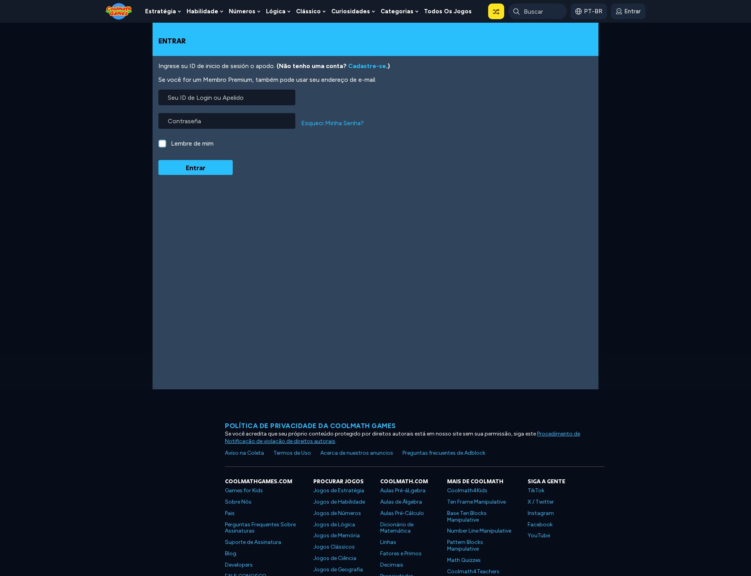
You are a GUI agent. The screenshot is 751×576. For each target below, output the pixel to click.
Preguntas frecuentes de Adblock (443, 453)
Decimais (391, 565)
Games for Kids (244, 490)
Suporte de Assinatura (253, 542)
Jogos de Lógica (334, 524)
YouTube (539, 535)
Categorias (397, 11)
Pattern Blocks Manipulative (465, 545)
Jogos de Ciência (334, 558)
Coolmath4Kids (467, 490)
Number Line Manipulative (479, 530)
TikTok (536, 490)
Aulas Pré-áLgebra (403, 490)
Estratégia (160, 11)
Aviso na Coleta (244, 453)
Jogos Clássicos (334, 547)
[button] (496, 11)
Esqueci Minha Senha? (332, 123)
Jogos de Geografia (338, 569)
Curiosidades (350, 11)
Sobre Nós (238, 502)
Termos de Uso (292, 453)
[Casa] (119, 10)
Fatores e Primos (401, 553)
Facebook (540, 524)
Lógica (276, 11)
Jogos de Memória (336, 535)
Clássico (308, 11)
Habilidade (202, 11)
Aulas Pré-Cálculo (402, 513)
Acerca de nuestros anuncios (356, 453)
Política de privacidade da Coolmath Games (310, 426)
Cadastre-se (367, 66)
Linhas (388, 542)
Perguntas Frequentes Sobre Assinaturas (260, 528)
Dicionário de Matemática (396, 528)
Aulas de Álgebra (401, 502)
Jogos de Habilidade (339, 502)
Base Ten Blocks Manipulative (467, 516)
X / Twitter (541, 502)
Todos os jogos (448, 11)
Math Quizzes (464, 560)
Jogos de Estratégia (338, 490)
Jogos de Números (337, 513)
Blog (230, 553)
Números (242, 11)
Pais (230, 513)
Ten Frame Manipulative (476, 502)
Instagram (541, 513)
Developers (239, 565)
